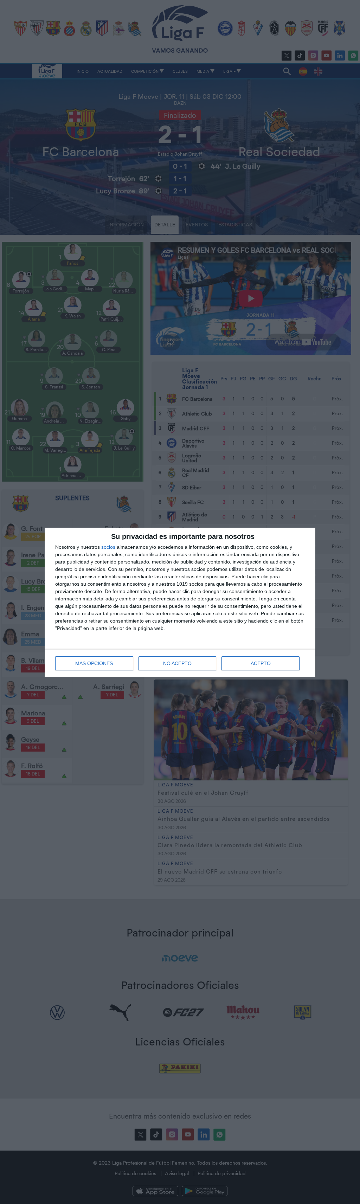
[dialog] (180, 602)
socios (108, 547)
